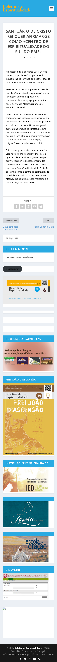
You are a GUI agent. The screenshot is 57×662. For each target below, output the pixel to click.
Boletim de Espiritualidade (28, 648)
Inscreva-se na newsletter (19, 257)
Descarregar (12, 268)
